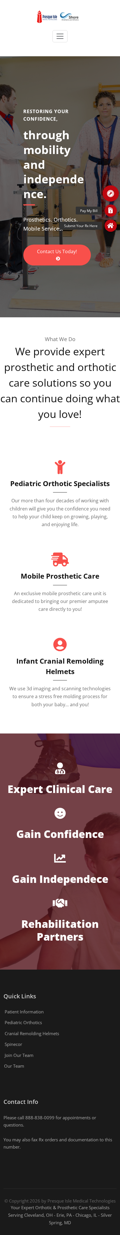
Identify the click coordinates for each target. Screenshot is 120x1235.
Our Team (14, 1066)
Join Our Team (19, 1055)
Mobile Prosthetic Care (60, 576)
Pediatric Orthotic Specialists (60, 483)
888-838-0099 (39, 1117)
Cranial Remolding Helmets (32, 1033)
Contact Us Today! (57, 252)
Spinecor (13, 1044)
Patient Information (24, 1012)
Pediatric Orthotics (23, 1022)
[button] (111, 193)
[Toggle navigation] (60, 36)
